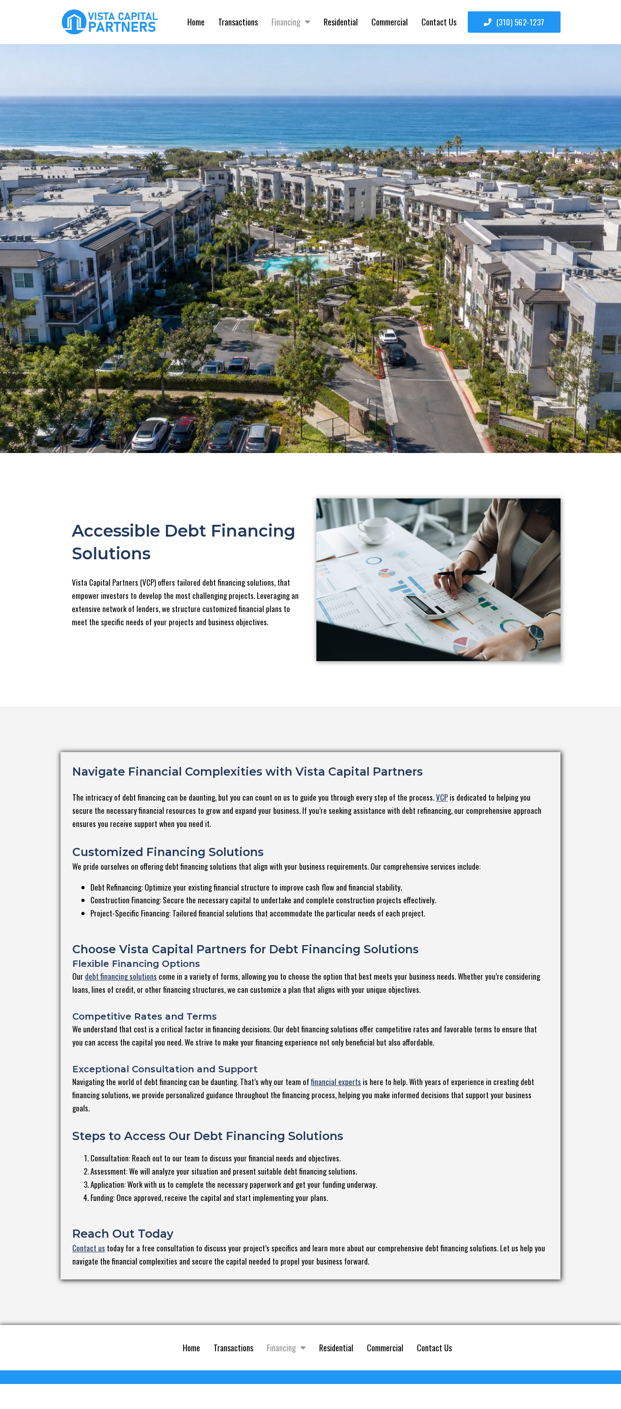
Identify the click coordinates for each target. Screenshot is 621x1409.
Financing (285, 22)
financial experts (336, 1081)
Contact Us (438, 22)
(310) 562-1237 (520, 22)
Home (196, 22)
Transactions (238, 22)
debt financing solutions (121, 976)
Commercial (389, 22)
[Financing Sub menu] (307, 22)
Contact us (88, 1248)
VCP (442, 797)
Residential (341, 22)
